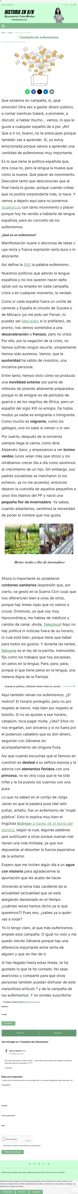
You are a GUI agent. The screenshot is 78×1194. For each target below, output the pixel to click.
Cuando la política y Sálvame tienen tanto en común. (33, 686)
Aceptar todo (7, 1192)
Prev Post (20, 1033)
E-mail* (4, 1014)
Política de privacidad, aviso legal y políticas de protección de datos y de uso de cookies (33, 1172)
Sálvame (9, 650)
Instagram (39, 1164)
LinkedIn (43, 1164)
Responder (8, 1068)
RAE (27, 264)
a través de (42, 823)
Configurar (36, 1192)
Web (3, 1125)
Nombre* (5, 1006)
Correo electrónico (9, 1115)
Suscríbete (7, 5)
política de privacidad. (32, 1002)
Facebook (29, 1164)
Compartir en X (67, 686)
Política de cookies (16, 1186)
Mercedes (30, 321)
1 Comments (22, 42)
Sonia (6, 42)
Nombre (5, 1105)
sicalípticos (11, 207)
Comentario (6, 1085)
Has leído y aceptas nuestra (22, 1002)
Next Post (57, 1033)
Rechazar (22, 1192)
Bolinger (24, 823)
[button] (1, 1)
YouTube (48, 1164)
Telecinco (51, 624)
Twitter (34, 1164)
